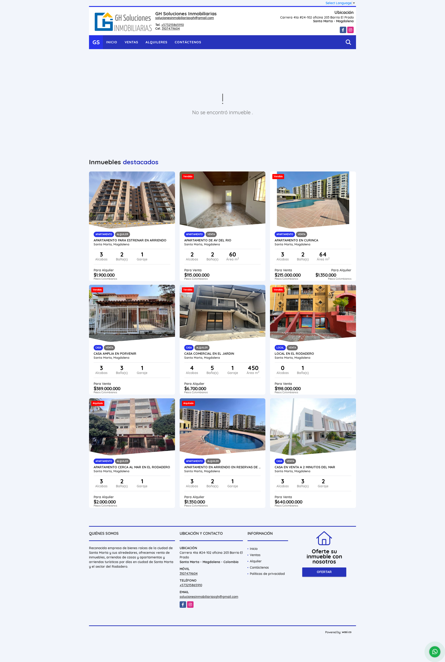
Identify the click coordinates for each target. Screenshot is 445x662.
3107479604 (171, 28)
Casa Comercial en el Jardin (209, 353)
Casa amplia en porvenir (115, 353)
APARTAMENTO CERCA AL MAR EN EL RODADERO (132, 467)
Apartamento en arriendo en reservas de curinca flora (222, 467)
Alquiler (256, 561)
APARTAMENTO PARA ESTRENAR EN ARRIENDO (130, 240)
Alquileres (156, 42)
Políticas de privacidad (267, 574)
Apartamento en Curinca (296, 240)
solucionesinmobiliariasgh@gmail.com (184, 18)
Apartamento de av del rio (207, 240)
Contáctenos (188, 42)
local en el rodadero (294, 353)
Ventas (131, 42)
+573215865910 (172, 25)
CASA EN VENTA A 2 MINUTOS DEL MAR (305, 467)
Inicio (111, 42)
